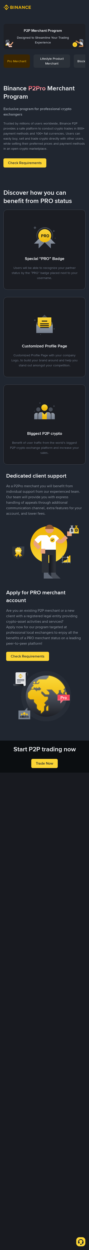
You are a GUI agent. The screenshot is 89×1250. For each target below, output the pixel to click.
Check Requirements (25, 162)
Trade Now (44, 763)
